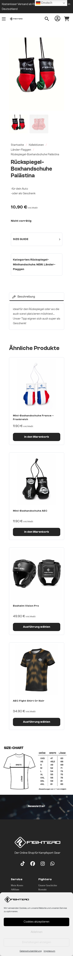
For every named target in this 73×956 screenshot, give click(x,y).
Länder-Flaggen (21, 149)
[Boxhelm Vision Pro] (36, 574)
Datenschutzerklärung (31, 951)
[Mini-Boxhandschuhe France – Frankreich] (36, 384)
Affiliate (15, 889)
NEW (39, 264)
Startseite (17, 145)
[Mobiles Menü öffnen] (4, 18)
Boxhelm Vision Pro (26, 605)
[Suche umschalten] (47, 19)
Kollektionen (36, 145)
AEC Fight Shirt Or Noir (28, 700)
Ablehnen (36, 932)
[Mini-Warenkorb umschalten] (66, 19)
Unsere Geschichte (47, 885)
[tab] (36, 296)
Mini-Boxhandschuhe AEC (30, 510)
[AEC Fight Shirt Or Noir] (36, 669)
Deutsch (46, 2)
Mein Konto (17, 885)
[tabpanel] (36, 316)
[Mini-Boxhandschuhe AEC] (36, 479)
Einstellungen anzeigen (36, 942)
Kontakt (42, 889)
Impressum (49, 951)
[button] (59, 42)
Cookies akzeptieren (36, 921)
